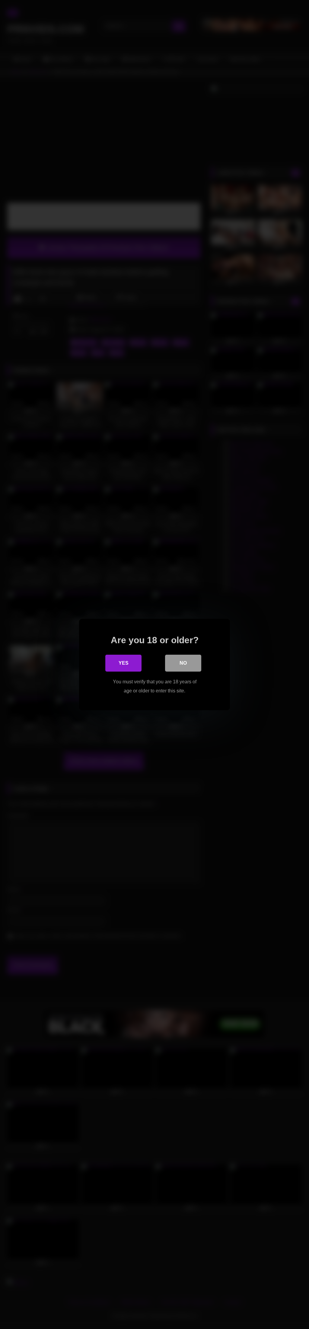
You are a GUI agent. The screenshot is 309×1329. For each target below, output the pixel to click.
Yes (124, 663)
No (183, 663)
